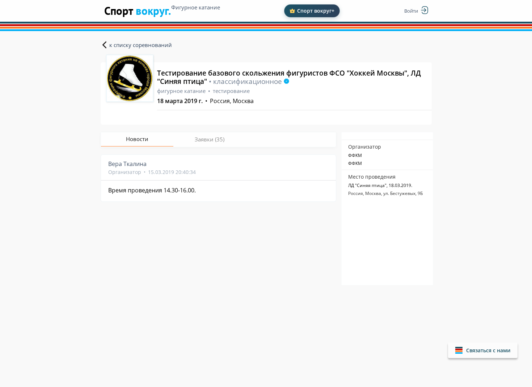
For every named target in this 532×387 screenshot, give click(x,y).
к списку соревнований (140, 44)
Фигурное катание (195, 7)
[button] (483, 350)
